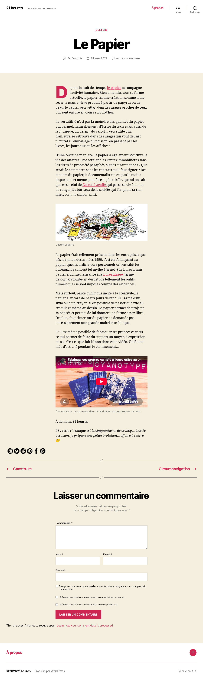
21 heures (14, 8)
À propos (158, 8)
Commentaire (64, 523)
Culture (101, 30)
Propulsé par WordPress (49, 671)
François (77, 58)
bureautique (113, 274)
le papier (114, 88)
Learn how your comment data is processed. (85, 625)
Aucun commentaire (128, 58)
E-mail (107, 554)
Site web (60, 570)
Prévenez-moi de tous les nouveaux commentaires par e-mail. (92, 597)
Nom (59, 554)
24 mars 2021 (99, 58)
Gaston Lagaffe (94, 185)
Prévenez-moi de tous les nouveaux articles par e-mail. (88, 604)
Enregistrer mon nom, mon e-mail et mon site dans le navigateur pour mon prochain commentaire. (102, 588)
